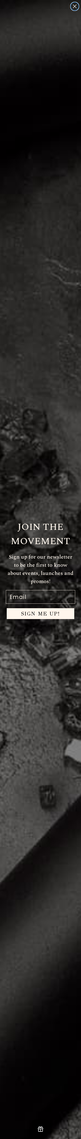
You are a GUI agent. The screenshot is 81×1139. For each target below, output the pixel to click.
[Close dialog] (75, 6)
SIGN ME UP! (40, 613)
